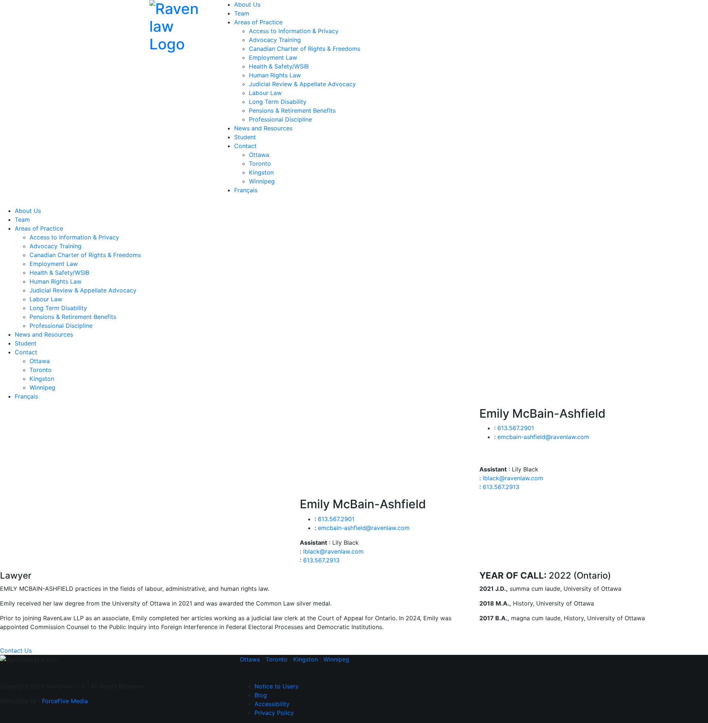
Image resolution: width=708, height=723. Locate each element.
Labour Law (265, 92)
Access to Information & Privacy (294, 31)
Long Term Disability (277, 101)
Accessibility (271, 704)
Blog (260, 695)
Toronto (260, 163)
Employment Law (273, 57)
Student (245, 137)
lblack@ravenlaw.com (513, 478)
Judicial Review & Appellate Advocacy (302, 84)
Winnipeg (262, 181)
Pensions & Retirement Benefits (292, 110)
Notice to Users (276, 686)
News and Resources (263, 128)
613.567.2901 (515, 428)
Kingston (261, 172)
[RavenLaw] (178, 25)
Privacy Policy (274, 712)
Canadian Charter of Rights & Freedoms (304, 48)
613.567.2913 (501, 487)
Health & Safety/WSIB (279, 66)
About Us (247, 4)
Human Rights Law (275, 75)
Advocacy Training (275, 39)
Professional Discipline (280, 119)
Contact (245, 146)
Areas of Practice (258, 22)
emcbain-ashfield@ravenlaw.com (543, 437)
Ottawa (259, 154)
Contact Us (16, 650)
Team (241, 13)
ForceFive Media (65, 701)
